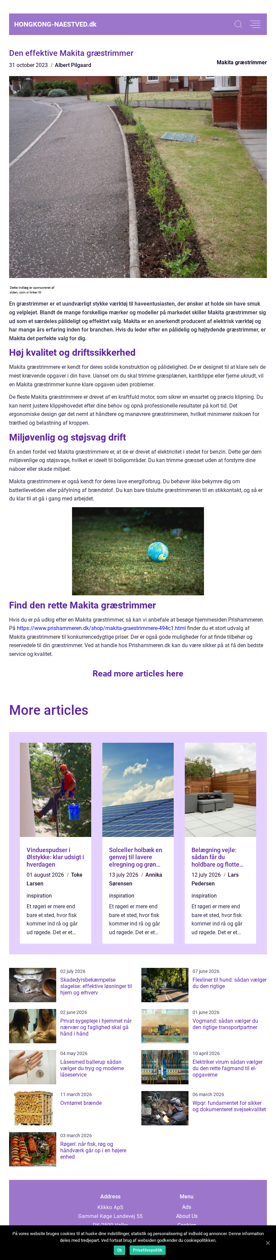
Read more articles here (138, 673)
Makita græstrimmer (242, 62)
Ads (186, 1207)
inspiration (39, 896)
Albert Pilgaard (73, 65)
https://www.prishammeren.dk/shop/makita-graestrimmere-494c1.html (101, 628)
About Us (187, 1216)
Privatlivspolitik (147, 1250)
